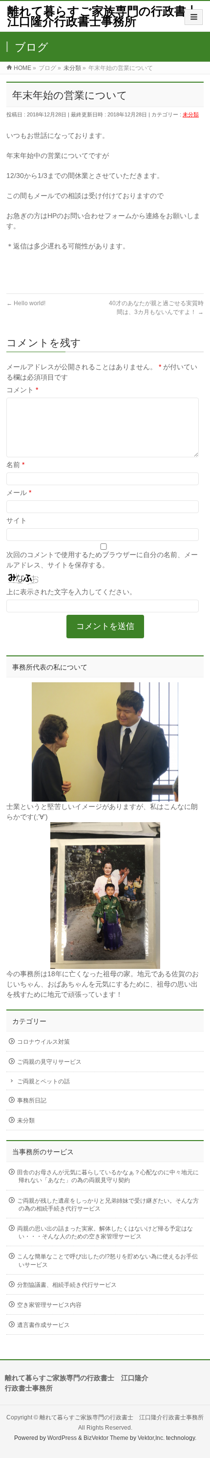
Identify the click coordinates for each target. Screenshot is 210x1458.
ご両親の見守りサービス (49, 1061)
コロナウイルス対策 (43, 1041)
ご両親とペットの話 (43, 1081)
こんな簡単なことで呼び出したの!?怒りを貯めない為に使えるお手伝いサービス (107, 1260)
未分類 (191, 114)
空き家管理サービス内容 (49, 1304)
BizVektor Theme (106, 1438)
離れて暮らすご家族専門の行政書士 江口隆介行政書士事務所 (108, 16)
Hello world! (25, 303)
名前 (15, 465)
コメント (22, 390)
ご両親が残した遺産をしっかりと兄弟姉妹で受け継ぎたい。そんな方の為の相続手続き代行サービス (108, 1204)
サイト (16, 520)
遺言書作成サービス (43, 1325)
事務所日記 (31, 1100)
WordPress (62, 1438)
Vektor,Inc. (151, 1438)
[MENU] (194, 17)
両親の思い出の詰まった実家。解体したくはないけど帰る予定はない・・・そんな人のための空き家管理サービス (105, 1232)
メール (18, 492)
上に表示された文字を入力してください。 (71, 592)
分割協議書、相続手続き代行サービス (67, 1284)
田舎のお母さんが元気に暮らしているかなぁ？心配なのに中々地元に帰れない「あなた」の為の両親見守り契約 (108, 1176)
